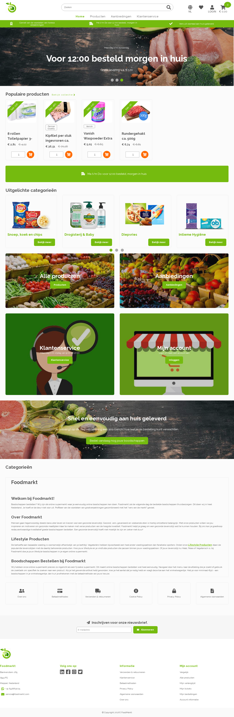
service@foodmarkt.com (17, 694)
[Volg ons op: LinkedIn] (62, 671)
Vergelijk (184, 672)
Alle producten (187, 677)
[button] (112, 80)
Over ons (124, 699)
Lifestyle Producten (200, 545)
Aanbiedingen (121, 16)
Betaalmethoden (128, 683)
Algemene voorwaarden (131, 694)
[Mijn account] (212, 7)
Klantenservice (147, 16)
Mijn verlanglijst (187, 683)
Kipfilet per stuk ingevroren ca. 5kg (58, 140)
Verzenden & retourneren (132, 672)
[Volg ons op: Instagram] (74, 671)
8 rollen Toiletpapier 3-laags (19, 138)
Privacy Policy (126, 688)
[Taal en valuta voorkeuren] (190, 7)
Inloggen (174, 360)
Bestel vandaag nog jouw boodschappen (117, 440)
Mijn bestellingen (188, 694)
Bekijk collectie (62, 94)
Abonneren (147, 629)
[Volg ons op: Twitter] (80, 671)
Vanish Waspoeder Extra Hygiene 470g (98, 138)
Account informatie (189, 699)
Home (80, 16)
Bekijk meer (44, 242)
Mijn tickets (185, 688)
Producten (97, 16)
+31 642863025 (12, 688)
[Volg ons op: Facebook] (68, 671)
